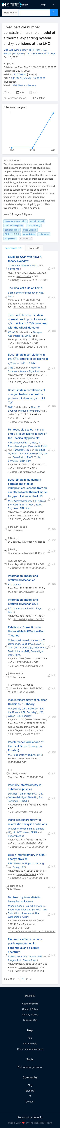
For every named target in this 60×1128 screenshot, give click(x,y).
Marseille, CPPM (22, 335)
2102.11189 (35, 303)
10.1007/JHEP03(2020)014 (23, 421)
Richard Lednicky (17, 956)
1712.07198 (24, 378)
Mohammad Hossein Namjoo (23, 640)
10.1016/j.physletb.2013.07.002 (26, 471)
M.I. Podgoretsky (17, 754)
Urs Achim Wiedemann (20, 828)
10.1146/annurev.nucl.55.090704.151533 (32, 931)
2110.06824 (19, 74)
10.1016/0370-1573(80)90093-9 (27, 567)
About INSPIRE (30, 1003)
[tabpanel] (30, 618)
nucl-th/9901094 (26, 843)
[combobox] (34, 12)
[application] (30, 132)
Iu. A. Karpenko (27, 453)
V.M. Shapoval (16, 442)
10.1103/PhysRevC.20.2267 (24, 734)
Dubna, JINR (35, 754)
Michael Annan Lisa (18, 905)
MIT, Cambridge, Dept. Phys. (30, 647)
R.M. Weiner (14, 863)
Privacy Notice (30, 1014)
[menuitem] (43, 4)
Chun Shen (14, 265)
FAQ (30, 1038)
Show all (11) (26, 238)
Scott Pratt (14, 909)
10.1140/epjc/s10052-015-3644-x (28, 346)
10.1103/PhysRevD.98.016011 (25, 665)
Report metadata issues (30, 1049)
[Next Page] (31, 979)
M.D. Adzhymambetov (16, 49)
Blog (30, 1085)
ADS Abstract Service (24, 85)
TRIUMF (23, 800)
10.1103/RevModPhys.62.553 (25, 811)
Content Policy (30, 1009)
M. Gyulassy (14, 708)
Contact (30, 1101)
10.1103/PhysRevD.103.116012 (26, 519)
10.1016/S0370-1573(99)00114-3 (28, 878)
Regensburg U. (16, 835)
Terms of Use (30, 1020)
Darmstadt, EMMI (37, 446)
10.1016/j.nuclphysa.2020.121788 (27, 280)
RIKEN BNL (14, 269)
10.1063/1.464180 (24, 692)
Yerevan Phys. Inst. (29, 371)
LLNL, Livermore (24, 913)
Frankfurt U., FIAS (22, 457)
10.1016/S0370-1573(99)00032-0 (28, 846)
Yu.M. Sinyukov (34, 53)
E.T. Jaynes (14, 584)
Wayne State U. (29, 265)
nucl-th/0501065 (28, 967)
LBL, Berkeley (30, 708)
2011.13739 (24, 515)
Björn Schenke (16, 292)
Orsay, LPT (19, 867)
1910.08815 (15, 418)
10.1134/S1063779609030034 (26, 971)
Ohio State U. (37, 905)
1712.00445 (24, 662)
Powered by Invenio (30, 1117)
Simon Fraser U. (28, 793)
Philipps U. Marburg (33, 863)
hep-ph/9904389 (26, 874)
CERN (33, 832)
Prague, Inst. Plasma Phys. (22, 960)
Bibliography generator (30, 1067)
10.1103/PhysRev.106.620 (29, 591)
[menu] (45, 4)
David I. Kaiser (16, 651)
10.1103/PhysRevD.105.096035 (27, 78)
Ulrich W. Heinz (20, 832)
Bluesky (30, 1090)
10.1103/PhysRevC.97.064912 (25, 382)
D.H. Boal (13, 793)
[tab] (13, 248)
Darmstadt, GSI (21, 449)
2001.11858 (24, 276)
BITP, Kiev (34, 49)
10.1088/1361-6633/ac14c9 (30, 307)
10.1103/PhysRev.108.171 (29, 619)
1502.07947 (24, 343)
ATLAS (11, 332)
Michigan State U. (26, 797)
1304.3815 (23, 468)
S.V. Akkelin (14, 504)
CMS (10, 367)
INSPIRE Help (30, 1043)
